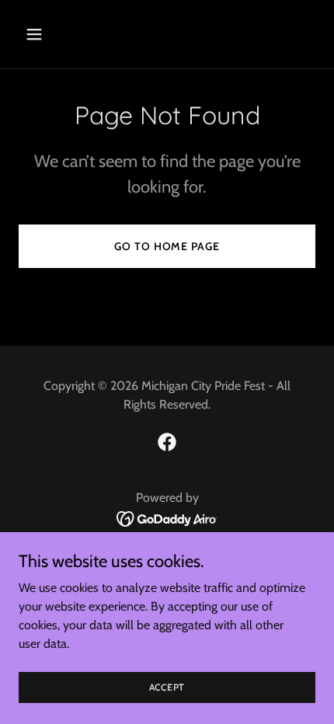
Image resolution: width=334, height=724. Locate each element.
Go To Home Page (166, 246)
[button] (52, 34)
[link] (167, 442)
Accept (167, 687)
